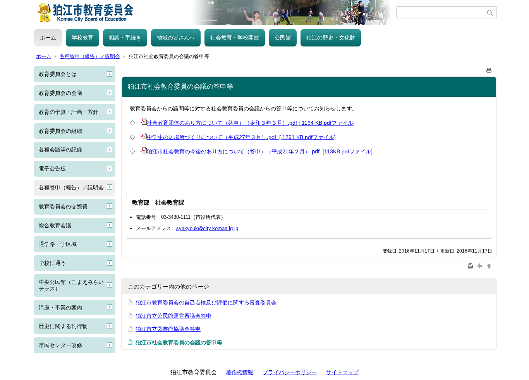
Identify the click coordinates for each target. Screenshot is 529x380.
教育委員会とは (58, 74)
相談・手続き (125, 37)
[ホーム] (215, 12)
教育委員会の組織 (60, 131)
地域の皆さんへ (176, 37)
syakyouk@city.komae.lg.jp (207, 228)
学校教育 (82, 37)
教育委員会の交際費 (63, 206)
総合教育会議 (55, 225)
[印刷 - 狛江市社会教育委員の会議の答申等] (489, 69)
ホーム (48, 37)
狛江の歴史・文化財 (330, 37)
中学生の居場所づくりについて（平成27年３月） (207, 137)
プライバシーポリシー (290, 372)
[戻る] (480, 265)
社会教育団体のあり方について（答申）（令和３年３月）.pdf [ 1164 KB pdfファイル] (251, 123)
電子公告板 (52, 168)
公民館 (283, 37)
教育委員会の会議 (60, 93)
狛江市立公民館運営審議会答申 (173, 316)
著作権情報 (239, 372)
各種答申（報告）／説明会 (90, 56)
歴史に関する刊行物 (63, 326)
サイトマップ (342, 372)
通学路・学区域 (58, 244)
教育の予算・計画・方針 (68, 112)
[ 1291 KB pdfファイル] (307, 137)
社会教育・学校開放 (234, 37)
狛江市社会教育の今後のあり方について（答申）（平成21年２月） (228, 151)
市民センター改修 (60, 345)
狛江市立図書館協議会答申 (168, 329)
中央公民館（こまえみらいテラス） (71, 285)
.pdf (272, 137)
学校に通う (52, 263)
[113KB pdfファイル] (347, 151)
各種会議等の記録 (60, 149)
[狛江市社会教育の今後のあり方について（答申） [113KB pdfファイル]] (144, 151)
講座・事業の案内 (60, 307)
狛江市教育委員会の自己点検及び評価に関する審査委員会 (206, 302)
